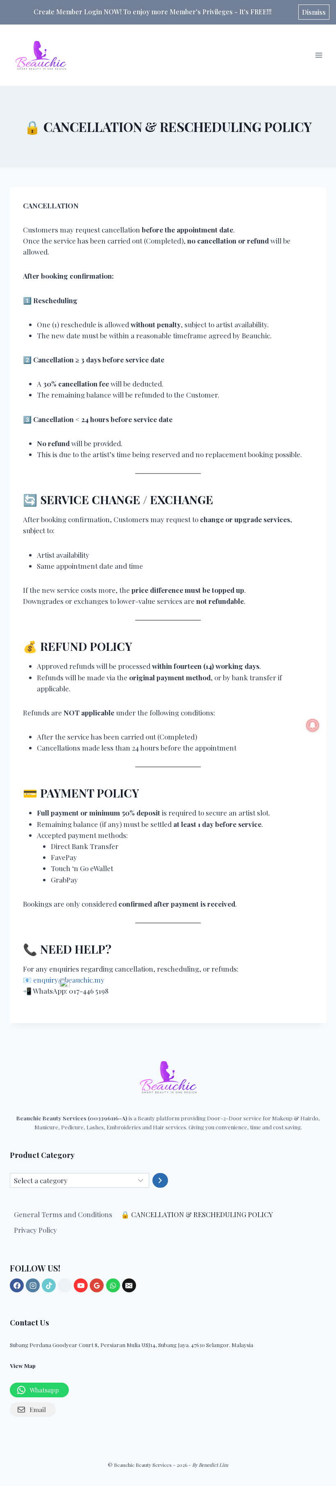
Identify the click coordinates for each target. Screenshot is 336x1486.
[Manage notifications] (312, 725)
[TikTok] (49, 1285)
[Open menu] (318, 55)
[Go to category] (160, 1180)
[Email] (129, 1285)
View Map (23, 1365)
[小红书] (65, 1285)
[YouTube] (81, 1285)
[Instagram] (33, 1285)
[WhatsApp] (113, 1285)
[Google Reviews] (97, 1285)
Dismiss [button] (314, 12)
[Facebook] (17, 1285)
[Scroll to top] (320, 1413)
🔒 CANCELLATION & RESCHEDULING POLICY (197, 1214)
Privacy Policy (35, 1229)
